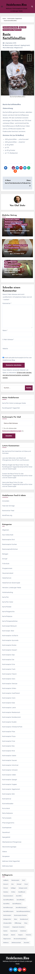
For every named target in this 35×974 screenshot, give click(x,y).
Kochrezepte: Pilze (8, 731)
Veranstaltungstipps (9, 847)
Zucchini (26, 942)
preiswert (6, 927)
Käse (15, 919)
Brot (23, 880)
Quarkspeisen (6, 827)
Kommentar (7, 303)
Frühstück (5, 563)
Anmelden (5, 501)
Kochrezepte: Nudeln (9, 722)
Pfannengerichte (8, 823)
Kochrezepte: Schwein (10, 770)
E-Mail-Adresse (8, 339)
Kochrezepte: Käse (8, 703)
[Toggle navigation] (2, 6)
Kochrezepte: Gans (8, 679)
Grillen (13, 892)
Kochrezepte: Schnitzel (10, 765)
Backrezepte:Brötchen (10, 549)
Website (5, 348)
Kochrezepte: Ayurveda (10, 640)
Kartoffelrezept (8, 907)
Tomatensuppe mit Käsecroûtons (16, 230)
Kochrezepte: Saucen (9, 760)
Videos (4, 851)
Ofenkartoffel (7, 923)
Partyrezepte (22, 224)
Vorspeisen (8, 227)
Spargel (5, 934)
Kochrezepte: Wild (8, 794)
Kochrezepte (7, 915)
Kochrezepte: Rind (8, 751)
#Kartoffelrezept (8, 47)
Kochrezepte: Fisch (8, 669)
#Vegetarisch (18, 47)
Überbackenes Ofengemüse (11, 842)
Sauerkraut (6, 832)
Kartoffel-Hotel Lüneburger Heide (14, 403)
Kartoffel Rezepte (21, 907)
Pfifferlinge (18, 923)
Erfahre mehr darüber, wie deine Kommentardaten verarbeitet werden (17, 375)
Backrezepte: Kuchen (10, 27)
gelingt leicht (23, 888)
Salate (5, 931)
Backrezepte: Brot (8, 539)
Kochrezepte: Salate (9, 755)
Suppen (20, 934)
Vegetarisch (7, 938)
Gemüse (5, 892)
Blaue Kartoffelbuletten (24, 182)
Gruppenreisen (7, 568)
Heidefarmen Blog (16, 5)
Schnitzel (23, 931)
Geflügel (13, 888)
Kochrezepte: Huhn (8, 698)
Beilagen (5, 554)
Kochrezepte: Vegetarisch (12, 30)
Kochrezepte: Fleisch (20, 245)
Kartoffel (23, 27)
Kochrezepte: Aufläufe (10, 635)
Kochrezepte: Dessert (9, 650)
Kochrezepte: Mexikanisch (11, 712)
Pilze (25, 923)
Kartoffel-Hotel (7, 602)
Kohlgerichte (7, 919)
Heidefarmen (6, 578)
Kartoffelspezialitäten (12, 264)
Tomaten (28, 934)
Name (5, 330)
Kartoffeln (6, 903)
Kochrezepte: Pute (8, 741)
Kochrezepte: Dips (8, 655)
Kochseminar (6, 799)
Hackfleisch (21, 892)
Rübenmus (8, 251)
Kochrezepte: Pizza (9, 736)
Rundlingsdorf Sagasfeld (11, 408)
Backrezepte (15, 880)
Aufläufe (5, 880)
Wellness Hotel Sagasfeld (11, 861)
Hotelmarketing (7, 592)
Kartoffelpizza (7, 616)
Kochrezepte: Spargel (9, 779)
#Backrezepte (8, 45)
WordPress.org (7, 515)
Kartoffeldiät (6, 607)
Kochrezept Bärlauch (9, 626)
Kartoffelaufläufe (8, 899)
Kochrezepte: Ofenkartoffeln (12, 727)
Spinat (13, 934)
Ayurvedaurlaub (7, 535)
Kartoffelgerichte (11, 261)
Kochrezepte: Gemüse (12, 248)
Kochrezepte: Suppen (12, 219)
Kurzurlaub (6, 808)
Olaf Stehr (19, 206)
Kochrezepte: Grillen (9, 688)
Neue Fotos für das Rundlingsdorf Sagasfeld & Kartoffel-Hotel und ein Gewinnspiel (17, 467)
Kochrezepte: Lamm (9, 707)
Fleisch (5, 888)
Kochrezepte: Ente (8, 664)
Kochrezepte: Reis (8, 746)
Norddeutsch (24, 919)
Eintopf (4, 559)
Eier (12, 884)
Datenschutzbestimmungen (11, 431)
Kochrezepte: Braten (12, 266)
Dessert (5, 884)
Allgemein (5, 530)
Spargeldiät (6, 837)
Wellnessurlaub (7, 866)
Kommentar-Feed (8, 510)
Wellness (6, 942)
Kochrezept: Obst (8, 631)
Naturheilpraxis (7, 813)
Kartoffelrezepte (8, 911)
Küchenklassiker (10, 224)
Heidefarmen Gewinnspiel (11, 583)
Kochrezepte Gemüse (20, 915)
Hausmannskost (7, 573)
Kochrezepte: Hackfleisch (11, 693)
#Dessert (17, 45)
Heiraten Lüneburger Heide (11, 587)
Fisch (26, 884)
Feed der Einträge (8, 506)
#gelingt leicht (25, 45)
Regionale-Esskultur (18, 927)
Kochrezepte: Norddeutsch (11, 717)
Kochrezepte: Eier (8, 659)
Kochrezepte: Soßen (9, 775)
